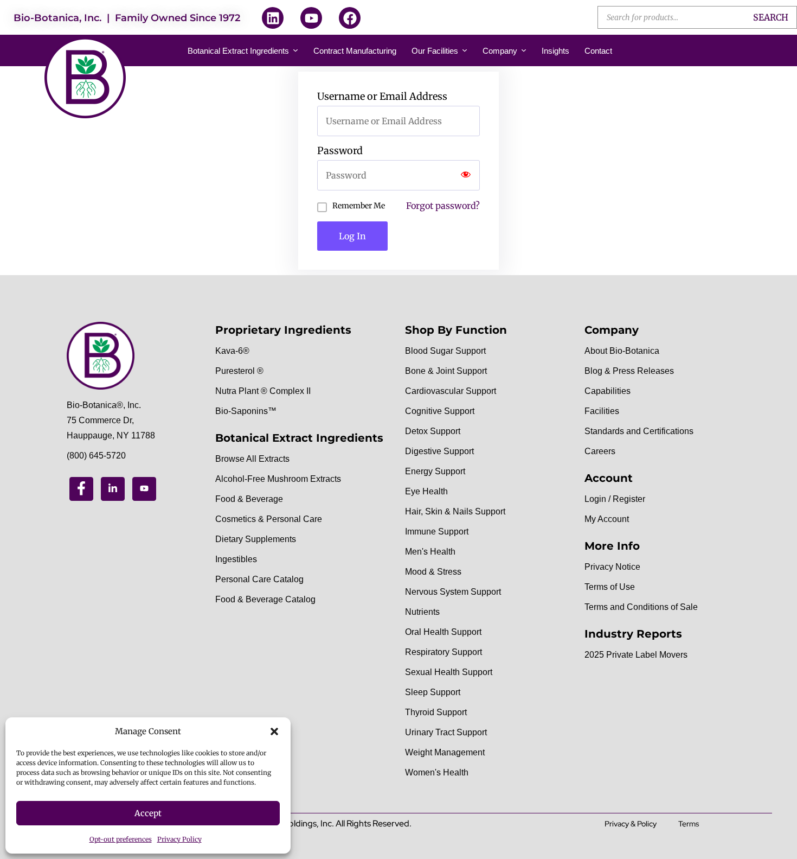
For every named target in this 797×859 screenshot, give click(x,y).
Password (340, 151)
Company (500, 50)
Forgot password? (443, 205)
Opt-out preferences (120, 839)
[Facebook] (350, 18)
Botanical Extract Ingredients (238, 50)
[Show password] (466, 175)
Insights (555, 50)
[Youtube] (311, 18)
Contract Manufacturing (354, 50)
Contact (598, 50)
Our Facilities (435, 50)
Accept (148, 813)
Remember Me (358, 206)
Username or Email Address (382, 96)
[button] (274, 731)
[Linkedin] (273, 18)
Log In (352, 236)
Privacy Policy (179, 839)
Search (770, 17)
